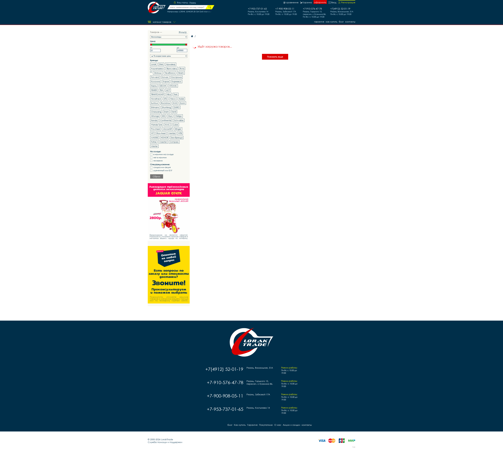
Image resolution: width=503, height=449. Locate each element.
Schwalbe (179, 120)
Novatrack (156, 99)
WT (152, 133)
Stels (161, 64)
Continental (165, 120)
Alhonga (155, 116)
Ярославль (172, 68)
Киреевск (176, 81)
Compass (174, 142)
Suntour (154, 103)
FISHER (154, 90)
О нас (277, 425)
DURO (176, 107)
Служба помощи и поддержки (165, 442)
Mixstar (154, 146)
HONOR (164, 137)
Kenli (174, 111)
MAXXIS (154, 137)
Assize (181, 99)
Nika (169, 94)
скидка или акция (162, 167)
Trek (175, 94)
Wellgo (178, 116)
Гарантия (319, 21)
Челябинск (170, 73)
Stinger (178, 129)
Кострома (176, 77)
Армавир (170, 64)
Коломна (155, 81)
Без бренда (176, 137)
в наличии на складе (163, 154)
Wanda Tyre (156, 124)
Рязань (193, 3)
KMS (175, 103)
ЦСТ (168, 90)
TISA (161, 90)
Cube (175, 124)
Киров (166, 81)
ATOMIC (173, 86)
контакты (350, 21)
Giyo (170, 116)
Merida (171, 133)
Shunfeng (166, 107)
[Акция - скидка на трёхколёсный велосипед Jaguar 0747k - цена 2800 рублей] (169, 212)
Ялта (182, 68)
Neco (173, 99)
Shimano (155, 107)
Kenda (154, 120)
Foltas (153, 142)
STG (165, 99)
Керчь (154, 86)
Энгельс (158, 73)
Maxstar (163, 142)
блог (341, 21)
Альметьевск (157, 68)
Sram (166, 111)
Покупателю (266, 425)
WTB (180, 133)
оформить (320, 2)
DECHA (163, 86)
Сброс (156, 176)
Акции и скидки (291, 425)
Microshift (167, 129)
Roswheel (161, 133)
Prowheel (155, 129)
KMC (167, 124)
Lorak (153, 64)
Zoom (182, 103)
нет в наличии (160, 157)
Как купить (331, 21)
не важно (158, 161)
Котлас (165, 77)
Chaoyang (156, 111)
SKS (163, 116)
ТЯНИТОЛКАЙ (157, 94)
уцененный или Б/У (162, 170)
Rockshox (165, 103)
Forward (155, 77)
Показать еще (275, 56)
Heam (181, 73)
